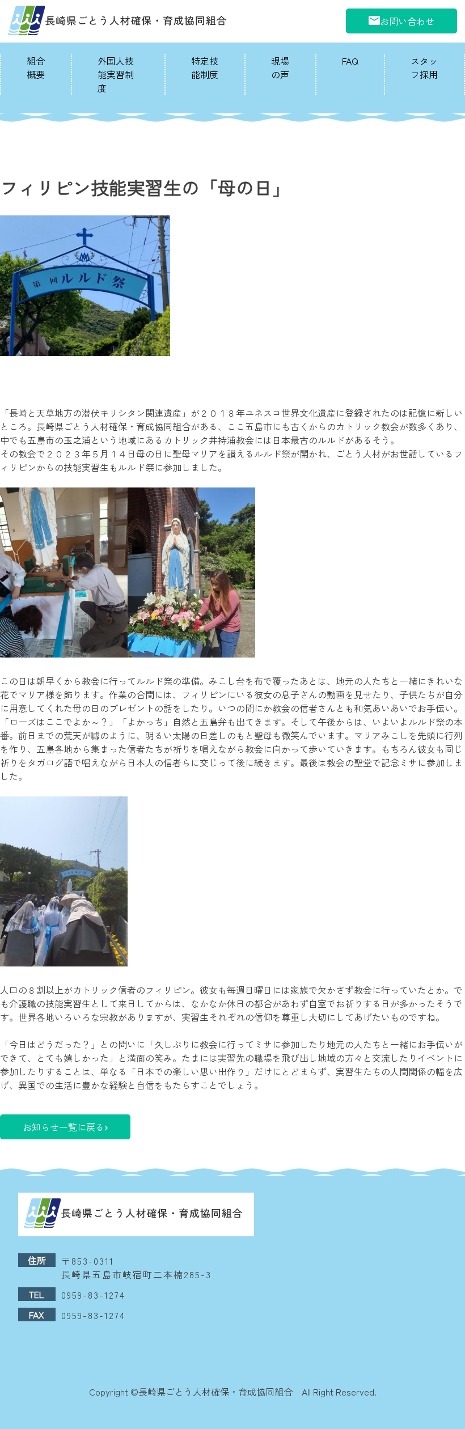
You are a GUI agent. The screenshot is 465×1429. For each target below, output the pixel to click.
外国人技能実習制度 (116, 74)
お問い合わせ (407, 21)
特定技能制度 (204, 67)
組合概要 (36, 67)
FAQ (350, 60)
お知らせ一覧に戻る (63, 1127)
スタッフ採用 (424, 67)
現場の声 (280, 67)
